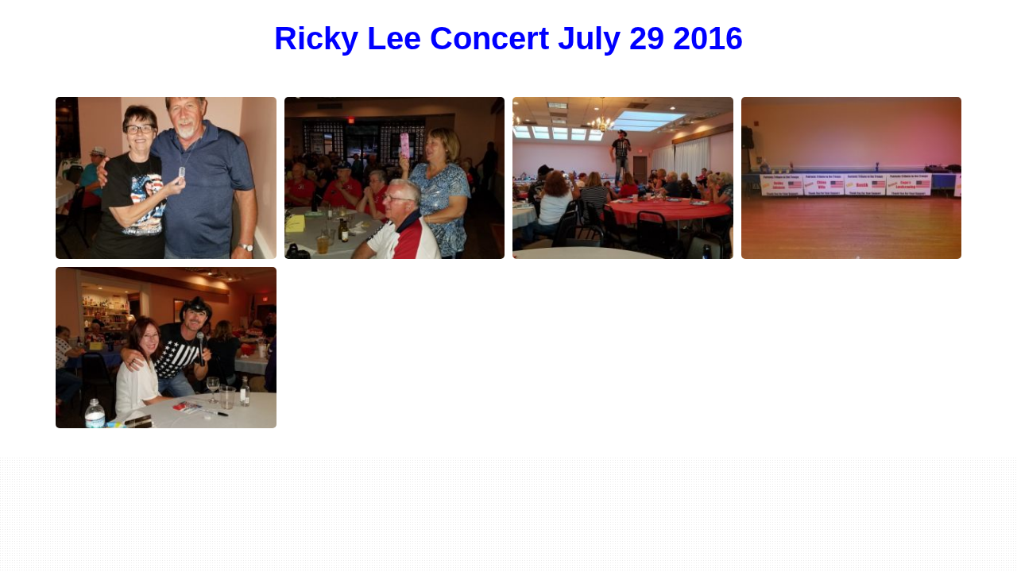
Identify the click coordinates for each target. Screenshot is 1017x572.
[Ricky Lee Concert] (166, 178)
